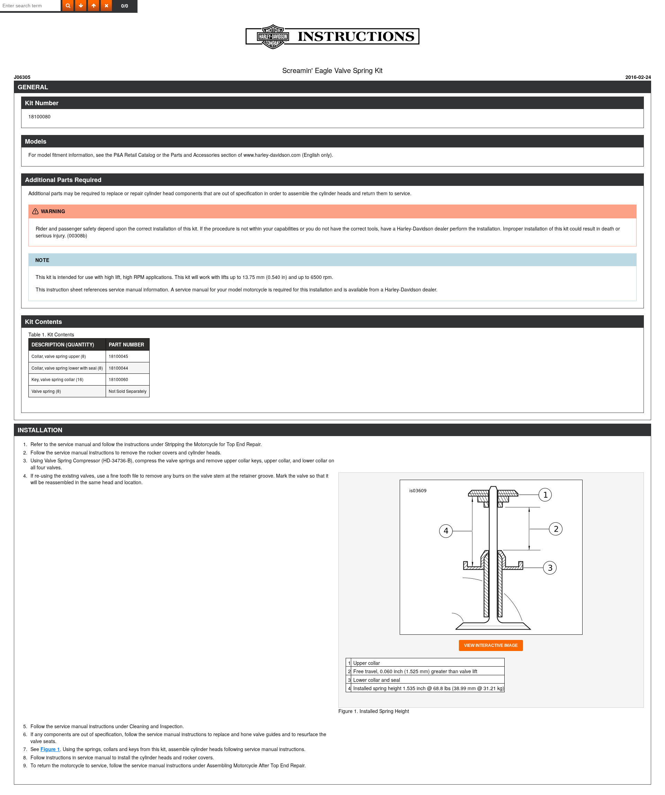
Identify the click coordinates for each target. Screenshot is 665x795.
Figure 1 (50, 749)
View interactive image (491, 645)
